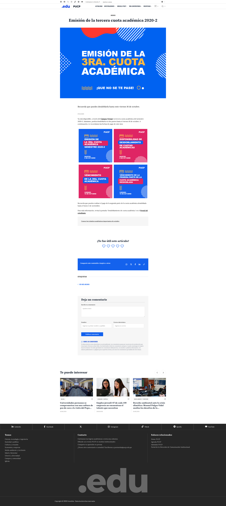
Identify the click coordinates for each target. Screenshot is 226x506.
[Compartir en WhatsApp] (126, 264)
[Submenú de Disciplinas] (151, 6)
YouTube (211, 427)
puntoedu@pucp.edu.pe (123, 447)
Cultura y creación (11, 445)
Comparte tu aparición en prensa (90, 445)
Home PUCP (155, 439)
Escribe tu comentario (88, 305)
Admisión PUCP (157, 445)
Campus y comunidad (13, 458)
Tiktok (147, 427)
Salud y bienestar (11, 453)
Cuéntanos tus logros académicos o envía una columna (98, 439)
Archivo (113, 15)
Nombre (83, 322)
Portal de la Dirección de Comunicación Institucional (170, 447)
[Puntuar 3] (113, 246)
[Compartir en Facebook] (135, 264)
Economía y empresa (66, 399)
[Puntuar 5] (122, 246)
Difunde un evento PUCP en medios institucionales (96, 442)
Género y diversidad (12, 456)
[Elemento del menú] (156, 6)
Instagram (114, 427)
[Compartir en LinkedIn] (139, 264)
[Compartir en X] (131, 264)
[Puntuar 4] (118, 246)
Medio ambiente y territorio (104, 399)
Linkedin (17, 427)
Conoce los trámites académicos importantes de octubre (100, 221)
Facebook (50, 427)
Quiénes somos (107, 2)
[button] (157, 372)
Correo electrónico (119, 322)
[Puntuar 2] (108, 246)
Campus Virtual (107, 119)
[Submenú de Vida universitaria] (141, 6)
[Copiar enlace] (144, 264)
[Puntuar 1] (104, 246)
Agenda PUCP (156, 442)
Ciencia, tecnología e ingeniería (16, 439)
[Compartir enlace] (92, 399)
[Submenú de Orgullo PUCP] (126, 6)
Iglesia (7, 461)
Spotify (179, 427)
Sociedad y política (139, 399)
